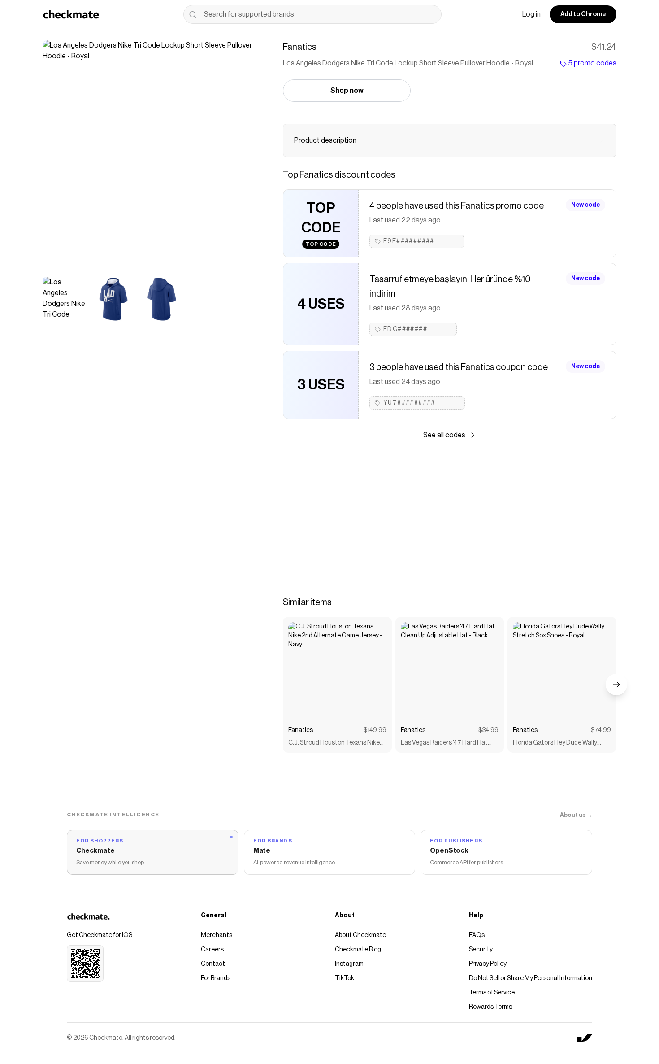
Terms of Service (492, 993)
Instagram (349, 964)
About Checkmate (360, 935)
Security (481, 949)
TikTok (344, 978)
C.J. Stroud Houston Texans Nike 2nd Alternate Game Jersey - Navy (336, 743)
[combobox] (312, 14)
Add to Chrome (583, 14)
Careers (212, 949)
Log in (531, 14)
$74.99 (601, 730)
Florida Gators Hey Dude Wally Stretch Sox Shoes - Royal (555, 743)
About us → (576, 815)
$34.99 (488, 730)
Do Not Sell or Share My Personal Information (530, 978)
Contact (213, 964)
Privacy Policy (488, 964)
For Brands (215, 978)
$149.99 (375, 730)
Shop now (347, 90)
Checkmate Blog (358, 949)
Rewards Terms (490, 1007)
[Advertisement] (449, 514)
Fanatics (300, 730)
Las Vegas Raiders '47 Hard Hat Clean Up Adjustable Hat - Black (444, 743)
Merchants (216, 935)
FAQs (477, 935)
